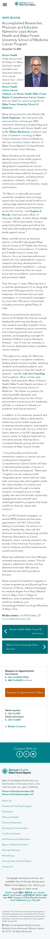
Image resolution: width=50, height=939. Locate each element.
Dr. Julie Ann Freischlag (32, 373)
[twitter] (26, 754)
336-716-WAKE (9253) (18, 677)
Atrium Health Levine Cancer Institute (10, 90)
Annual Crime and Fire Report (16, 861)
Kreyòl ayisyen (15, 895)
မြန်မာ (21, 892)
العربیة (15, 892)
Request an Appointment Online (25, 692)
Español (8, 892)
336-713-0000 (14, 719)
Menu (5, 3)
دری (35, 892)
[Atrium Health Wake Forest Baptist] (25, 771)
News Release (11, 17)
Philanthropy (8, 855)
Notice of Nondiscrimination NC (18, 791)
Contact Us (7, 866)
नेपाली (10, 898)
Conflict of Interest (11, 833)
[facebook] (20, 754)
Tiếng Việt (36, 900)
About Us (6, 800)
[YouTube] (33, 754)
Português (17, 898)
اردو (29, 900)
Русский (34, 898)
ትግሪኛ (12, 900)
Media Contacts (17, 726)
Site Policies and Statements (16, 839)
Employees (7, 811)
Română (25, 898)
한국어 (39, 895)
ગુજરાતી (6, 895)
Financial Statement (12, 822)
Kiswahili (42, 898)
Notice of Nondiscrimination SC (18, 794)
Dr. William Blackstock (17, 131)
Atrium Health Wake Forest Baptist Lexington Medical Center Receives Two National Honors (28, 631)
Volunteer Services (11, 850)
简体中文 (28, 892)
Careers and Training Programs (17, 806)
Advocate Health (10, 817)
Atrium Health (9, 55)
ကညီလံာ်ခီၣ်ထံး (29, 895)
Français (41, 892)
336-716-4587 (14, 713)
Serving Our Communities (15, 828)
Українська (21, 900)
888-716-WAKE (15, 680)
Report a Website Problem (15, 844)
